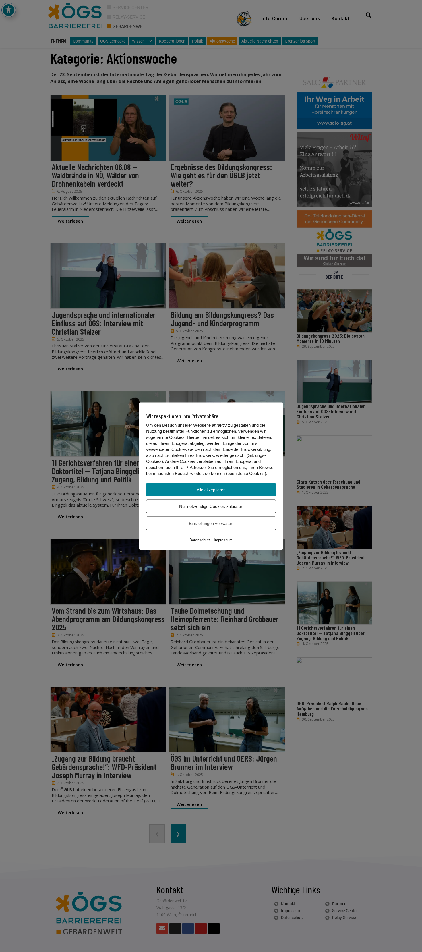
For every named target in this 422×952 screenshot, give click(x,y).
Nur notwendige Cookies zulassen (211, 506)
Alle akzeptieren (211, 489)
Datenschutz (199, 540)
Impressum (223, 540)
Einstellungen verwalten (211, 523)
